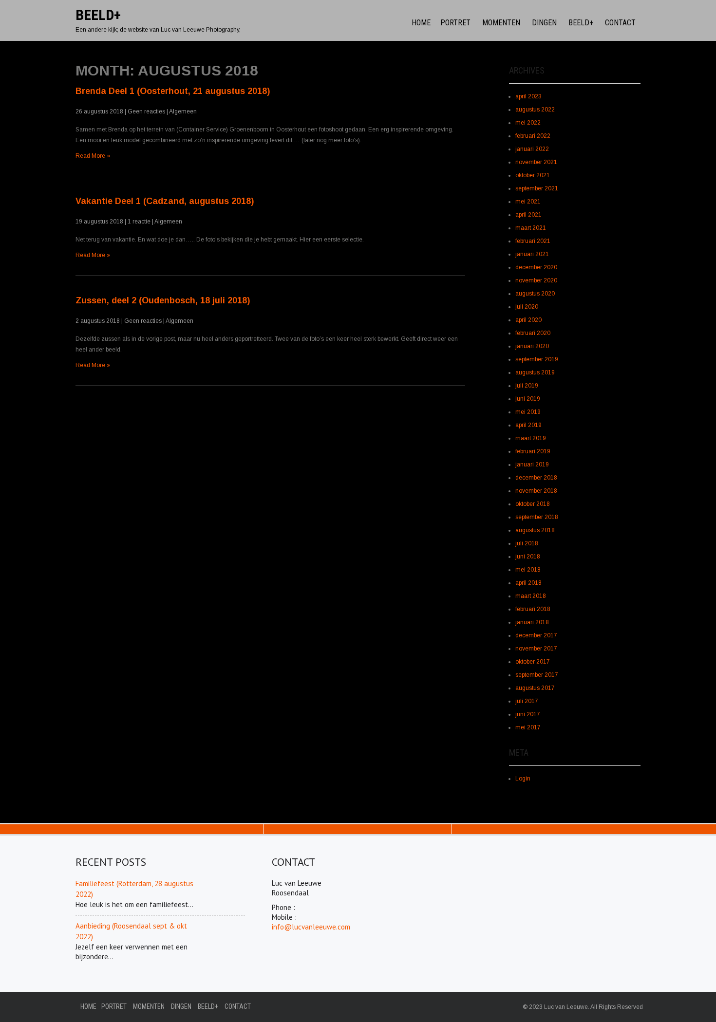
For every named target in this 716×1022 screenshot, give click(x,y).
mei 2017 (528, 727)
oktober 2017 (532, 661)
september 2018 (536, 517)
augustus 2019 (535, 372)
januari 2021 (532, 254)
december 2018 (536, 477)
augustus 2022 (535, 109)
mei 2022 (528, 122)
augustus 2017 (535, 688)
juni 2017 (527, 714)
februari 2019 (532, 451)
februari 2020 (532, 333)
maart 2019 (530, 438)
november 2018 (536, 490)
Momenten (501, 22)
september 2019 (536, 359)
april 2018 (528, 582)
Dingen (544, 22)
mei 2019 (528, 412)
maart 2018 (530, 596)
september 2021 (536, 188)
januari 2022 (532, 149)
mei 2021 (528, 201)
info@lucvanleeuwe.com (311, 926)
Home (421, 22)
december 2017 (536, 635)
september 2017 (536, 674)
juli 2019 (526, 385)
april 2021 (528, 214)
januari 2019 (532, 464)
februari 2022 (532, 135)
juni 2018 (527, 556)
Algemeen (183, 111)
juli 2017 (526, 701)
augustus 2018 (535, 530)
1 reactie (139, 221)
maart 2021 (530, 227)
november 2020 (536, 280)
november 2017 (536, 648)
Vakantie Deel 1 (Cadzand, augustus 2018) (164, 201)
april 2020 (528, 319)
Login (522, 778)
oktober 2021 (532, 175)
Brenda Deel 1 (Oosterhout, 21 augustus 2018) (172, 91)
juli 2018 (526, 543)
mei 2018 (528, 569)
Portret (455, 22)
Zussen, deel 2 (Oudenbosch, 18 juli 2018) (162, 300)
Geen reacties (146, 111)
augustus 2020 (535, 293)
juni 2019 (527, 398)
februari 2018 (532, 609)
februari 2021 (532, 241)
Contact (620, 22)
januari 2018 (532, 622)
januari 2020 (532, 346)
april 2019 (528, 425)
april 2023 (528, 96)
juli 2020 (526, 306)
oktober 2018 (532, 504)
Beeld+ (580, 22)
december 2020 (536, 267)
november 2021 (536, 162)
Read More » (92, 155)
